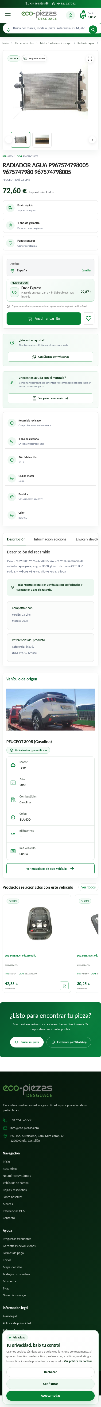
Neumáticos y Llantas (17, 1176)
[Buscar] (93, 29)
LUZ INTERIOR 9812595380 (20, 955)
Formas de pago (13, 1253)
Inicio (6, 1162)
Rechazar (50, 1372)
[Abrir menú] (8, 15)
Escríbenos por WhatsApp (71, 1042)
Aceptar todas (50, 1396)
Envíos (7, 1260)
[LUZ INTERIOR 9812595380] (37, 924)
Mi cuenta (9, 1281)
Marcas (8, 1204)
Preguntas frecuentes (17, 1239)
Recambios (10, 1169)
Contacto (9, 1218)
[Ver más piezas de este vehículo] (50, 709)
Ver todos (88, 887)
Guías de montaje (14, 1295)
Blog (6, 1288)
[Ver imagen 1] (20, 140)
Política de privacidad (17, 1323)
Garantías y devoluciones (19, 1246)
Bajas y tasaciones (15, 1190)
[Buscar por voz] (8, 30)
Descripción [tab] (16, 539)
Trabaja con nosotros (16, 1274)
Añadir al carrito (47, 318)
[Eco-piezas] (39, 15)
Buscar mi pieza (30, 1042)
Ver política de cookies (78, 1361)
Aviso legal (10, 1316)
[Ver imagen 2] (42, 140)
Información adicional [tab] (50, 539)
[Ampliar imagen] (90, 59)
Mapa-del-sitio (12, 1267)
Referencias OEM (14, 1211)
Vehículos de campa (16, 1183)
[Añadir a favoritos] (88, 318)
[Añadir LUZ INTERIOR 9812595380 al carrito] (64, 985)
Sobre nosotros (12, 1197)
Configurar (50, 1384)
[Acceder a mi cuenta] (70, 15)
